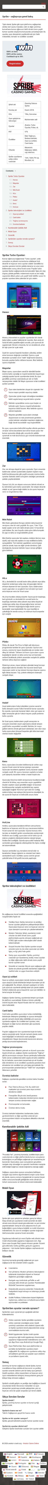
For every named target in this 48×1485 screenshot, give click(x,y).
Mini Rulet (16, 190)
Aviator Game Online (31, 1443)
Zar (14, 187)
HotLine (15, 207)
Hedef (15, 200)
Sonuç (10, 243)
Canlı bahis (17, 217)
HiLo (14, 193)
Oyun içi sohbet (18, 214)
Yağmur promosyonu (20, 221)
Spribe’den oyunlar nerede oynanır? (21, 239)
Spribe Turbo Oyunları (16, 176)
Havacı (15, 180)
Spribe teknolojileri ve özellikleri (20, 210)
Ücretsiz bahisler (19, 224)
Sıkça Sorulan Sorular (16, 246)
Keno (14, 204)
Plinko (15, 197)
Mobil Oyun (12, 231)
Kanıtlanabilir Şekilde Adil (17, 228)
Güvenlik (11, 235)
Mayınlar (16, 183)
